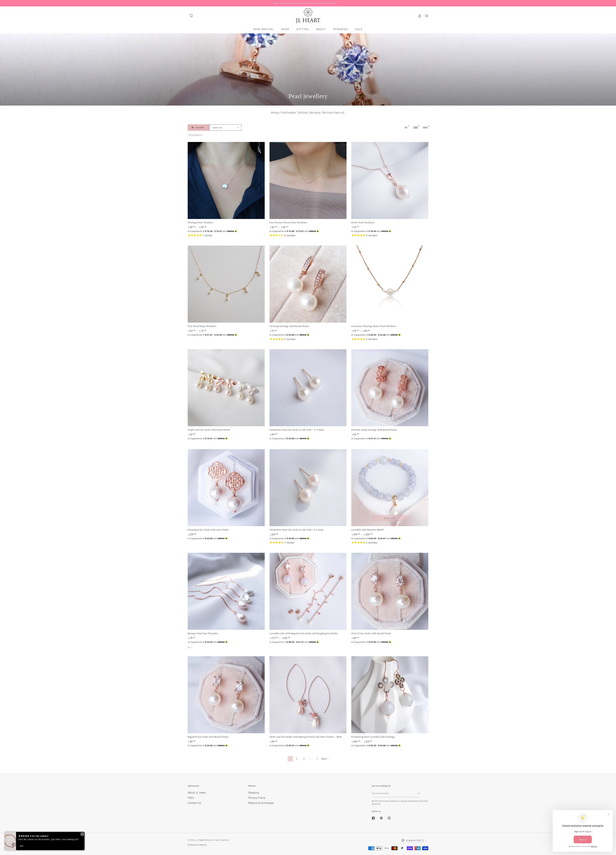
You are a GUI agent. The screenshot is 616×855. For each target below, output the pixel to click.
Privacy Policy (256, 797)
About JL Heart (197, 792)
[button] (191, 15)
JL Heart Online (203, 840)
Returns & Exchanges (261, 802)
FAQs (191, 797)
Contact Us (194, 802)
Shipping (253, 792)
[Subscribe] (419, 793)
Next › (325, 758)
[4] (425, 127)
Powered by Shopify (197, 845)
